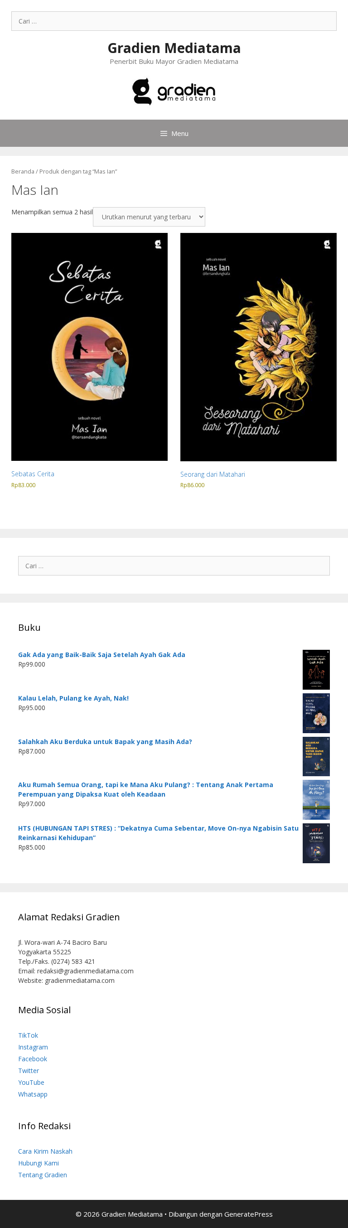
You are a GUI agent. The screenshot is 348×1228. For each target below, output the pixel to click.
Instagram (33, 1047)
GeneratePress (248, 1213)
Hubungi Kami (38, 1163)
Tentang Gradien (42, 1174)
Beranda (22, 171)
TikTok (28, 1035)
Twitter (28, 1070)
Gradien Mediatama (174, 48)
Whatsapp (33, 1094)
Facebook (32, 1058)
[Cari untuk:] (174, 21)
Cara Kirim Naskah (45, 1151)
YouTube (31, 1082)
